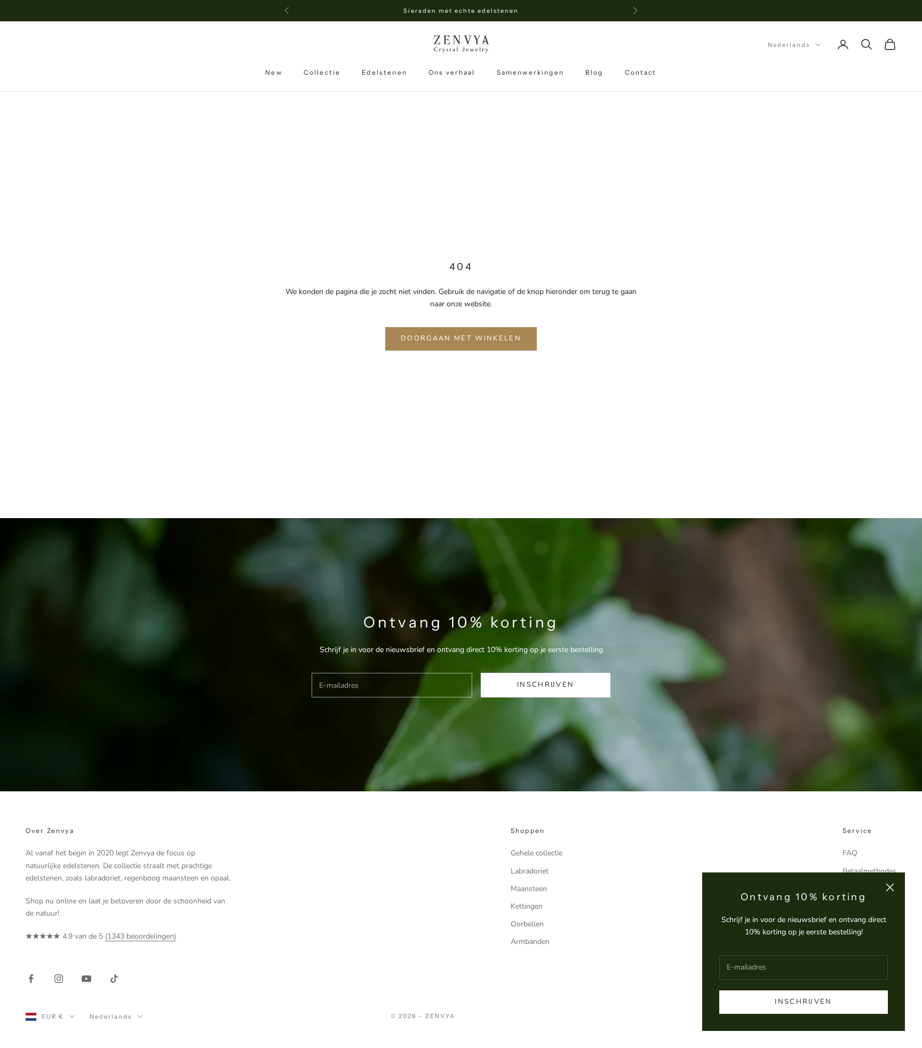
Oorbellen (527, 924)
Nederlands (789, 45)
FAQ (849, 853)
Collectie (322, 72)
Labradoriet (530, 871)
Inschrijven (803, 1001)
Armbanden (530, 941)
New (273, 72)
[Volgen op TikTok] (114, 978)
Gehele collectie (536, 853)
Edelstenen (384, 72)
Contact (641, 72)
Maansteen (529, 889)
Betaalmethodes (869, 871)
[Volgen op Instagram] (58, 978)
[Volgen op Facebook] (31, 978)
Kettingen (527, 906)
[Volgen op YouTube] (86, 978)
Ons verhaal (451, 72)
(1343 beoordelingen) (140, 936)
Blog (594, 72)
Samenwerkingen (530, 72)
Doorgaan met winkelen (461, 338)
